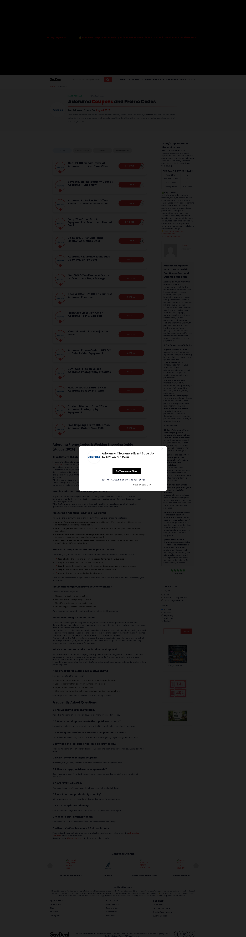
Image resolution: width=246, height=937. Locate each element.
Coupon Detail (140, 485)
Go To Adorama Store (126, 471)
